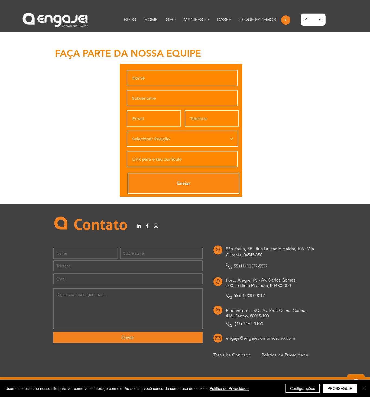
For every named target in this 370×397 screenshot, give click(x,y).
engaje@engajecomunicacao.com (260, 338)
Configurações (302, 388)
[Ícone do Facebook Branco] (147, 226)
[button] (224, 19)
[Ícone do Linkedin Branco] (139, 226)
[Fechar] (363, 388)
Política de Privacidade (229, 388)
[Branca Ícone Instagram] (156, 226)
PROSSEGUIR (339, 388)
